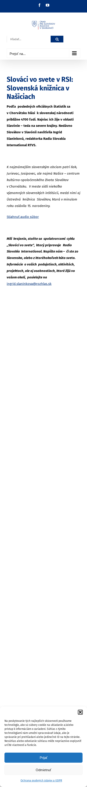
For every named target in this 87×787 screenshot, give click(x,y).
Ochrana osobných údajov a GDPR (41, 780)
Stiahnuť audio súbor (23, 217)
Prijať (44, 758)
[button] (80, 712)
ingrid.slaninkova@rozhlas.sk (29, 284)
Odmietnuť (43, 770)
